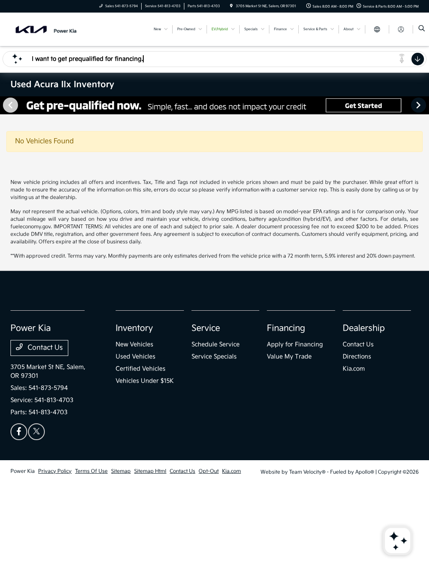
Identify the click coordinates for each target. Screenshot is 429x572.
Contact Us (44, 348)
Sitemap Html (150, 471)
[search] (422, 29)
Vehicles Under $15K (145, 380)
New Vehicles (134, 344)
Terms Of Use (91, 471)
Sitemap (121, 471)
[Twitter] (36, 431)
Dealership (364, 328)
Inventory (134, 328)
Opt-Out (209, 471)
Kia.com (354, 368)
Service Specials (214, 356)
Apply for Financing (295, 344)
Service (205, 328)
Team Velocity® (307, 472)
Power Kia (22, 471)
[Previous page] (9, 105)
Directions (357, 356)
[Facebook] (18, 431)
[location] (231, 6)
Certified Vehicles (140, 368)
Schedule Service (215, 344)
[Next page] (419, 105)
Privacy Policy (55, 471)
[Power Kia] (48, 29)
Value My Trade (289, 356)
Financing (286, 328)
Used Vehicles (135, 356)
